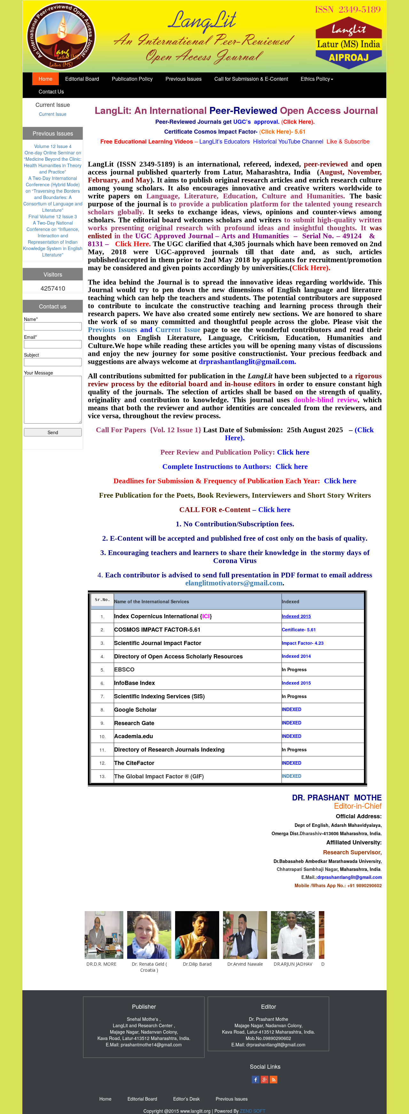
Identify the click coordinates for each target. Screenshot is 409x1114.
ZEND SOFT (253, 1111)
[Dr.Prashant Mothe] (316, 935)
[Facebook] (255, 1079)
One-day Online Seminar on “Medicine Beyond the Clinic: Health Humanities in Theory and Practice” (52, 162)
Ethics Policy (315, 78)
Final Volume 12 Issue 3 (52, 216)
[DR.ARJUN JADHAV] (268, 935)
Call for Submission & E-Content (251, 78)
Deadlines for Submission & (158, 481)
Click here (293, 452)
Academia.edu (133, 736)
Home (45, 78)
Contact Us (51, 91)
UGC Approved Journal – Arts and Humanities (213, 236)
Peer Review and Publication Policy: (218, 452)
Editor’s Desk (186, 1098)
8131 (96, 244)
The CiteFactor (134, 763)
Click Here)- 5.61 (283, 131)
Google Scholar (135, 709)
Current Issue (52, 114)
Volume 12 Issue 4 (53, 146)
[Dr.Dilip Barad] (172, 935)
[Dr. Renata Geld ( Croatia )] (124, 935)
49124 (352, 236)
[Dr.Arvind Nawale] (220, 935)
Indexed (290, 656)
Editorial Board (82, 78)
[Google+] (264, 1079)
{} (206, 616)
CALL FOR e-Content (215, 510)
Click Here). (311, 268)
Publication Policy (132, 78)
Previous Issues (184, 78)
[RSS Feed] (273, 1079)
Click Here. (133, 244)
